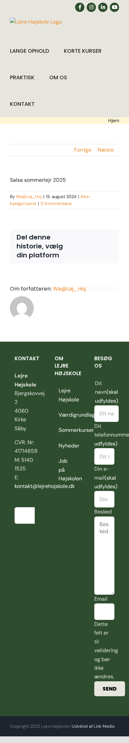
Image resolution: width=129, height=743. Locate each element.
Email (101, 598)
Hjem (113, 120)
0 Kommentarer (56, 203)
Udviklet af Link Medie (93, 726)
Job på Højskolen (65, 469)
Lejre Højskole (65, 395)
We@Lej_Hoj (29, 196)
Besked (103, 511)
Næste (106, 149)
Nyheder (65, 445)
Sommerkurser (65, 430)
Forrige (82, 149)
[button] (52, 104)
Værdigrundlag (65, 414)
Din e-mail (105, 477)
